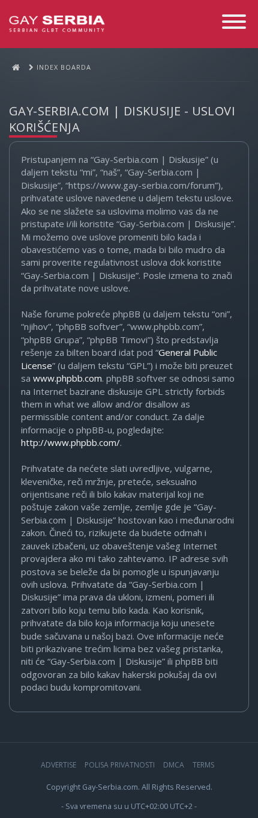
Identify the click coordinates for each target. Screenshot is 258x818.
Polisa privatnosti (120, 765)
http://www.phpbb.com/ (70, 442)
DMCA (173, 765)
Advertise (58, 765)
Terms (203, 765)
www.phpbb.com (67, 378)
